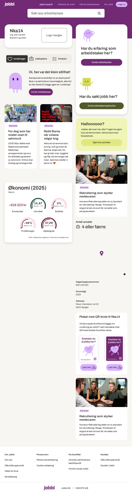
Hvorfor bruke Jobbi (78, 469)
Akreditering (11, 477)
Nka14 (11, 192)
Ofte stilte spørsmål (14, 465)
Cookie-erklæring (45, 465)
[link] (21, 136)
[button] (101, 253)
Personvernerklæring (47, 460)
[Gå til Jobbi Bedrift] (46, 4)
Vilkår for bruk (11, 471)
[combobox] (66, 13)
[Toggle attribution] (124, 274)
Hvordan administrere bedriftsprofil (79, 461)
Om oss (8, 460)
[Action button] (99, 13)
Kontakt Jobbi (107, 465)
